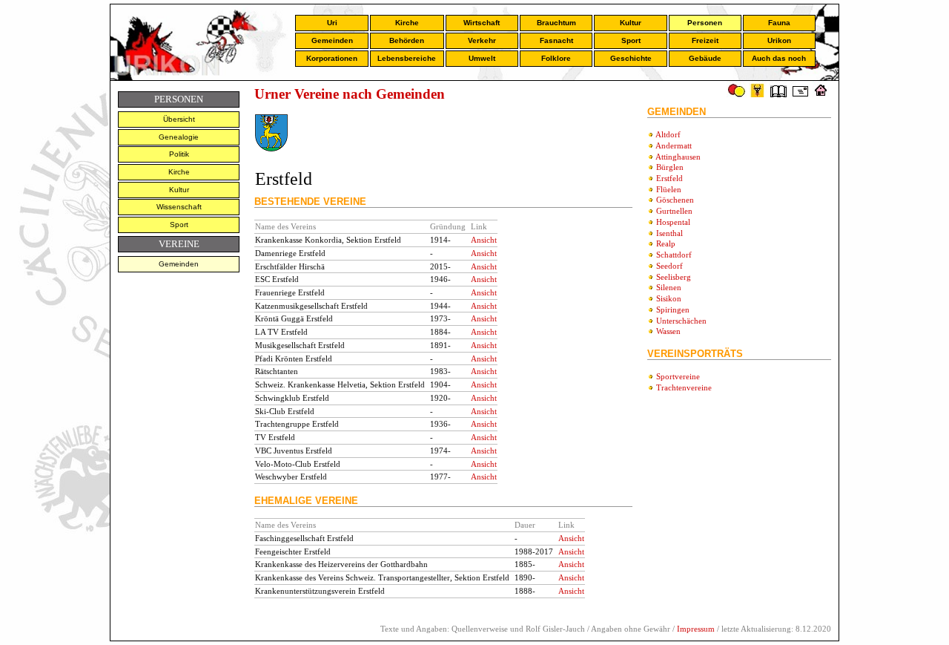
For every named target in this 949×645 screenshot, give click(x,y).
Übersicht (179, 119)
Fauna (779, 23)
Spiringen (673, 309)
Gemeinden (332, 40)
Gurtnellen (674, 210)
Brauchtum (556, 23)
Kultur (630, 23)
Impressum (696, 628)
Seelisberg (673, 276)
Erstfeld (669, 178)
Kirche (407, 23)
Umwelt (482, 58)
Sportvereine (678, 376)
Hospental (673, 221)
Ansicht (484, 239)
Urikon (779, 40)
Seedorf (669, 265)
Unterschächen (681, 320)
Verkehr (482, 40)
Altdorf (668, 134)
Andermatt (673, 145)
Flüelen (668, 189)
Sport (631, 40)
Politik (179, 154)
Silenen (668, 287)
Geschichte (631, 58)
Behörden (406, 40)
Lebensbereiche (406, 58)
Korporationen (331, 58)
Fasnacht (556, 40)
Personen (704, 23)
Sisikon (668, 298)
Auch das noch (779, 58)
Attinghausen (678, 156)
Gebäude (705, 58)
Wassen (668, 331)
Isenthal (669, 233)
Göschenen (675, 199)
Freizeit (705, 40)
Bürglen (670, 167)
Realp (665, 243)
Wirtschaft (481, 23)
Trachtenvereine (684, 387)
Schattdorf (674, 254)
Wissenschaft (179, 207)
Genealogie (179, 137)
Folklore (556, 58)
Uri (332, 23)
